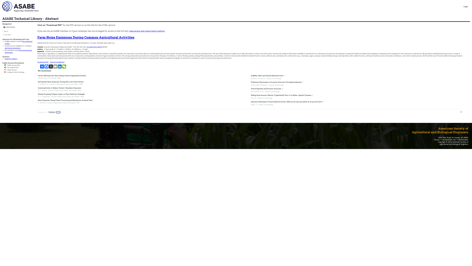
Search (6, 31)
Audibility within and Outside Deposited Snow (267, 76)
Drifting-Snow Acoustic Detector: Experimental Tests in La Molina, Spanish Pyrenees (281, 95)
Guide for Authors (11, 59)
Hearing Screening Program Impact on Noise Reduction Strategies (61, 94)
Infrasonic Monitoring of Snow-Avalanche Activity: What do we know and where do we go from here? (286, 102)
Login (466, 7)
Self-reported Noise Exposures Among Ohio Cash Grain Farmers (61, 82)
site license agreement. (13, 48)
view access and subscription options (147, 31)
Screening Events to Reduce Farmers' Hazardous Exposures (59, 88)
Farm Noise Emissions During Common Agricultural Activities (85, 37)
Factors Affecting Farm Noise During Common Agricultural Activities (62, 76)
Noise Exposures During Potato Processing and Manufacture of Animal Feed (65, 100)
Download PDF (43, 62)
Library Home (10, 27)
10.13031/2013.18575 (94, 47)
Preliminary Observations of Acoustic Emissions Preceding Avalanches (276, 82)
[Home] (4, 27)
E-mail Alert (7, 35)
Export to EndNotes (57, 62)
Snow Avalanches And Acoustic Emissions (266, 89)
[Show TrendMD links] (461, 112)
